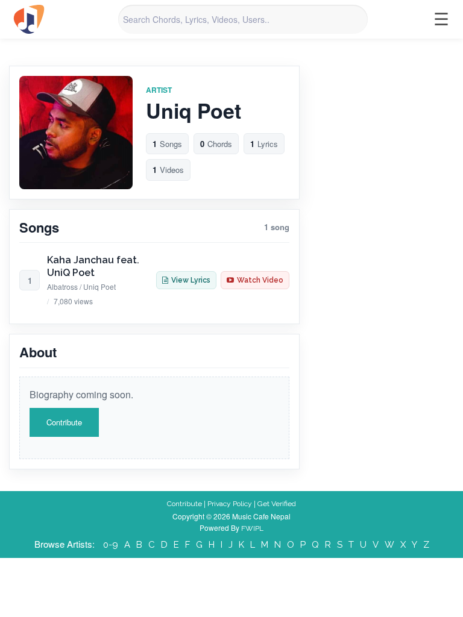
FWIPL (252, 528)
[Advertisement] (390, 126)
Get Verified (276, 504)
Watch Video (260, 280)
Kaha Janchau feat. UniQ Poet (93, 266)
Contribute (64, 422)
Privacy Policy (229, 504)
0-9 (110, 544)
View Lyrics (190, 280)
